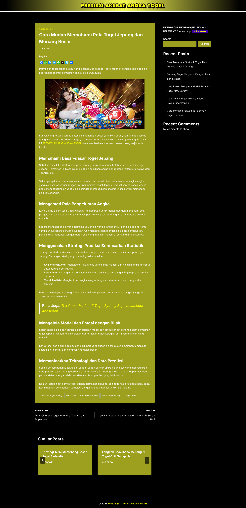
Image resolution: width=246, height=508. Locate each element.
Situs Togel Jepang (111, 395)
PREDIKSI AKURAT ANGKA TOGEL (82, 395)
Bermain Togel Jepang (51, 395)
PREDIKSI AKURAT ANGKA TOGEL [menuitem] (62, 143)
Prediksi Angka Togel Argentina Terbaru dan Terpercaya (60, 415)
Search (167, 38)
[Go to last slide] (42, 460)
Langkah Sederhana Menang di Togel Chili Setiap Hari (127, 415)
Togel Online (130, 395)
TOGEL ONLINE (46, 29)
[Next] (147, 460)
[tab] (89, 477)
